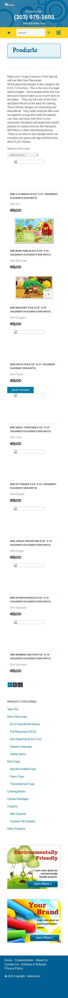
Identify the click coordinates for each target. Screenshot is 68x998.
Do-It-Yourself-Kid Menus (25, 724)
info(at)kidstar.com (34, 23)
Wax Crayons (18, 813)
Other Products (16, 828)
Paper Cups (17, 776)
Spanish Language (21, 746)
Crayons (12, 806)
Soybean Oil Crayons (22, 821)
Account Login (34, 11)
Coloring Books (16, 791)
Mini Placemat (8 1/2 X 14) (25, 739)
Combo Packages (18, 798)
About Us (42, 960)
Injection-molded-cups (23, 768)
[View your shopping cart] (2, 31)
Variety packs (18, 754)
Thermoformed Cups (22, 783)
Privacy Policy (14, 968)
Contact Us (12, 964)
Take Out (12, 709)
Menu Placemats (17, 716)
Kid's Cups (13, 761)
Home (8, 960)
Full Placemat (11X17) (23, 731)
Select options (22, 165)
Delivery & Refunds (33, 964)
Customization (24, 960)
